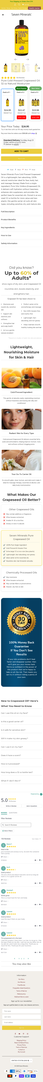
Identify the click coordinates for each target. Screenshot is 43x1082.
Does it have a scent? (11, 755)
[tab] (11, 806)
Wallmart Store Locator (21, 997)
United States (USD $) (20, 1060)
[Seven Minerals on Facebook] (15, 1033)
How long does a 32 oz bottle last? (17, 772)
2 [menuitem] (21, 959)
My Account (21, 1052)
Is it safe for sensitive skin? (13, 730)
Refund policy (21, 994)
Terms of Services (21, 1047)
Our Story (14, 8)
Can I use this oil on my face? (14, 713)
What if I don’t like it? (11, 781)
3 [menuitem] (23, 959)
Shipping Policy (21, 1040)
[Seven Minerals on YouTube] (19, 1033)
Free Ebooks (21, 985)
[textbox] (41, 839)
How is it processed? (10, 764)
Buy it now (21, 158)
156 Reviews (20, 78)
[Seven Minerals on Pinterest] (23, 1033)
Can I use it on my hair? (12, 747)
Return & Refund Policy (21, 1043)
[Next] (27, 59)
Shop (8, 8)
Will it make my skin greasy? (14, 738)
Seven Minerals (23, 1066)
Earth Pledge (22, 8)
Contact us (21, 1050)
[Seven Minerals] (21, 14)
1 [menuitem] (19, 959)
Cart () (26, 4)
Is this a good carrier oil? (12, 721)
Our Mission (21, 982)
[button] (5, 857)
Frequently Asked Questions (21, 988)
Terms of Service (21, 991)
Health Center (34, 8)
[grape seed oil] (21, 37)
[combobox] (36, 839)
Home (3, 8)
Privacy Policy (21, 1045)
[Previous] (15, 59)
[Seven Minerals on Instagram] (27, 1033)
